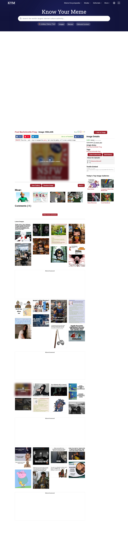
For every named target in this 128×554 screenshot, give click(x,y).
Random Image (48, 185)
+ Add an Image (100, 132)
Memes (70, 24)
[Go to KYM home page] (11, 3)
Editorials (97, 3)
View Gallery (36, 185)
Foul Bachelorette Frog (26, 132)
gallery (45, 140)
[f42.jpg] (50, 161)
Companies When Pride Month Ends (107, 189)
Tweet (36, 136)
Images (61, 24)
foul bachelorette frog (93, 151)
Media (86, 3)
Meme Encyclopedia (72, 3)
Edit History (108, 154)
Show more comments (50, 214)
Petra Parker (90, 189)
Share (20, 136)
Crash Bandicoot (105, 203)
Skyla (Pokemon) (92, 203)
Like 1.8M (79, 136)
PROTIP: (17, 140)
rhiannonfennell (96, 161)
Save (27, 136)
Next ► (81, 185)
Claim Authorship (95, 154)
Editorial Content (83, 24)
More (106, 3)
